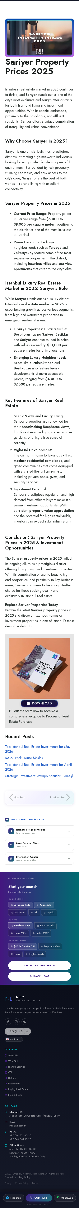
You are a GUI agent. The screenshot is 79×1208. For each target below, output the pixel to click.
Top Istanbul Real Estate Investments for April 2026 (38, 767)
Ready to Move (22, 925)
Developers (14, 1083)
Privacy (8, 1183)
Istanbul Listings (16, 1067)
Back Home (41, 976)
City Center (19, 912)
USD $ (12, 1031)
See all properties (37, 965)
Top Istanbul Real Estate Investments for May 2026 (37, 749)
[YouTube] (24, 1021)
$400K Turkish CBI (24, 946)
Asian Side (45, 905)
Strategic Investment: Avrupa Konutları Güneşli (39, 776)
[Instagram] (16, 1021)
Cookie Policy (21, 1183)
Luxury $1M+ (20, 933)
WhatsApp (67, 1198)
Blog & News (15, 1095)
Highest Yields (36, 954)
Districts (12, 1078)
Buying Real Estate (18, 1089)
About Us (13, 1055)
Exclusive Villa (47, 925)
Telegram (15, 1198)
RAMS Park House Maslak (24, 758)
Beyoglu (50, 912)
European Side (22, 905)
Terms (35, 1183)
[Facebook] (8, 1021)
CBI (10, 1072)
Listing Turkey (23, 1177)
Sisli (35, 912)
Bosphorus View (52, 946)
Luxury (17, 954)
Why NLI (13, 1061)
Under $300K (42, 933)
